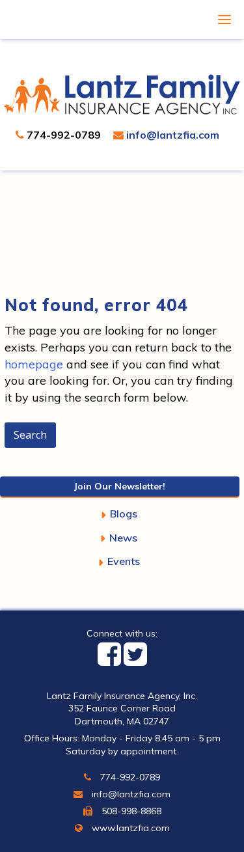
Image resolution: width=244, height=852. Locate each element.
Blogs (123, 513)
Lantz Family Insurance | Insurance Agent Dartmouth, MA (122, 94)
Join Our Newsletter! (119, 486)
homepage (34, 364)
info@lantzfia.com (171, 134)
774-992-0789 (62, 134)
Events (123, 561)
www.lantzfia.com (129, 828)
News (123, 537)
